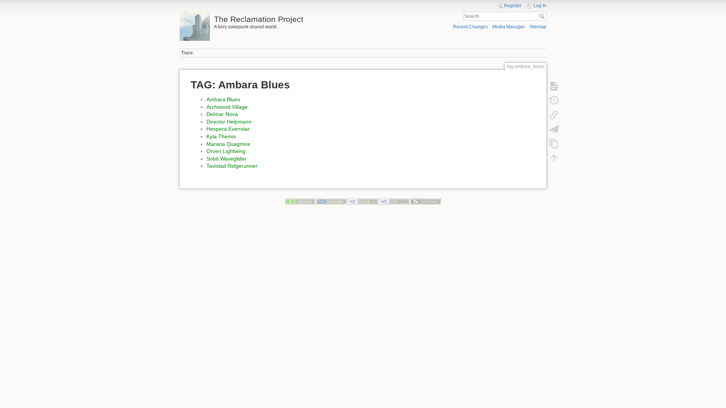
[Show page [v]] (554, 86)
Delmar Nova (222, 114)
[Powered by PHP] (331, 201)
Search (542, 16)
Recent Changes (470, 26)
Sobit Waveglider (226, 159)
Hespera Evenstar (228, 129)
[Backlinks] (554, 115)
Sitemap (537, 26)
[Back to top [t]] (554, 158)
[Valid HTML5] (363, 201)
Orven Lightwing (225, 151)
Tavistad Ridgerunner (232, 166)
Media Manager (508, 26)
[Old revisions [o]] (554, 100)
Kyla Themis (221, 136)
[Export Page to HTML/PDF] (554, 129)
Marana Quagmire (228, 144)
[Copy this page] (554, 143)
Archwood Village (227, 107)
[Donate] (300, 201)
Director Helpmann (228, 122)
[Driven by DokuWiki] (426, 201)
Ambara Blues (223, 99)
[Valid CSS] (394, 201)
